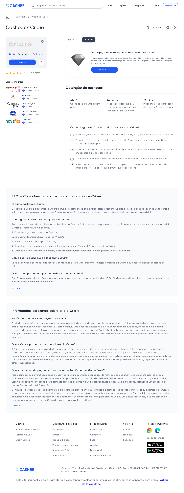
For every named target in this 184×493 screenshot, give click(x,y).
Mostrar (22, 62)
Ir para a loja (104, 70)
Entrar (156, 6)
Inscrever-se (170, 6)
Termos (102, 63)
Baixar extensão (155, 438)
